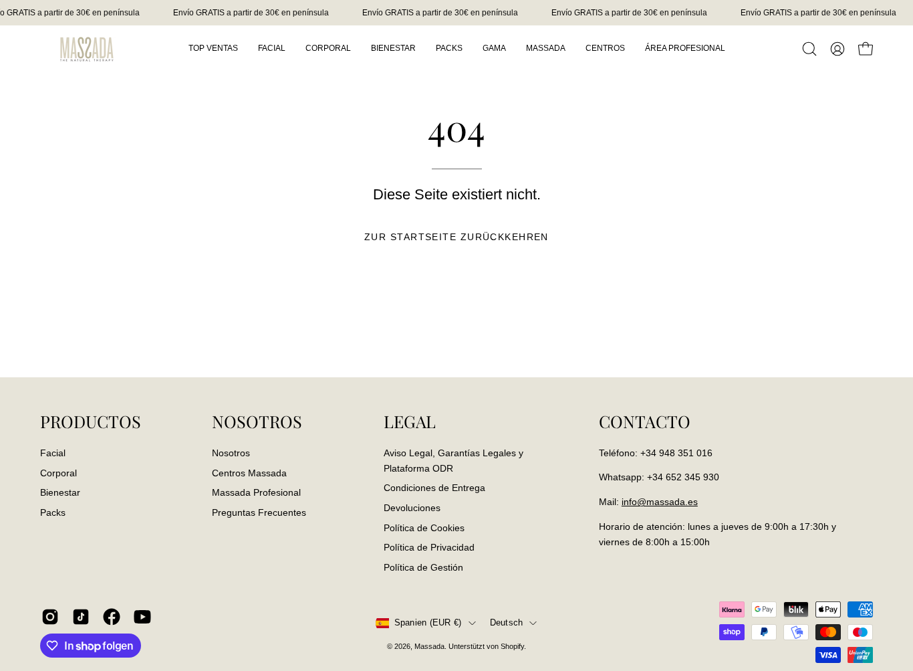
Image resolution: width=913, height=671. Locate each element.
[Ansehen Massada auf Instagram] (50, 617)
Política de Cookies (424, 527)
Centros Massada (249, 472)
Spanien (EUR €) (428, 623)
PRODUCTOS (90, 421)
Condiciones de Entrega (434, 487)
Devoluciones (412, 507)
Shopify (512, 646)
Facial (53, 453)
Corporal (58, 472)
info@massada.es (660, 501)
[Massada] (87, 48)
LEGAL (410, 421)
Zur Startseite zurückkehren (456, 236)
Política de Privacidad (429, 547)
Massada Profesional (256, 492)
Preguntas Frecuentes (259, 512)
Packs (53, 512)
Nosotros (231, 453)
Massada (429, 646)
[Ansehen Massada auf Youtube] (142, 617)
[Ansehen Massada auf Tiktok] (81, 617)
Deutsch (506, 623)
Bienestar (60, 492)
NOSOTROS (257, 421)
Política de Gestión (423, 566)
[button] (809, 49)
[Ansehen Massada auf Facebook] (112, 617)
